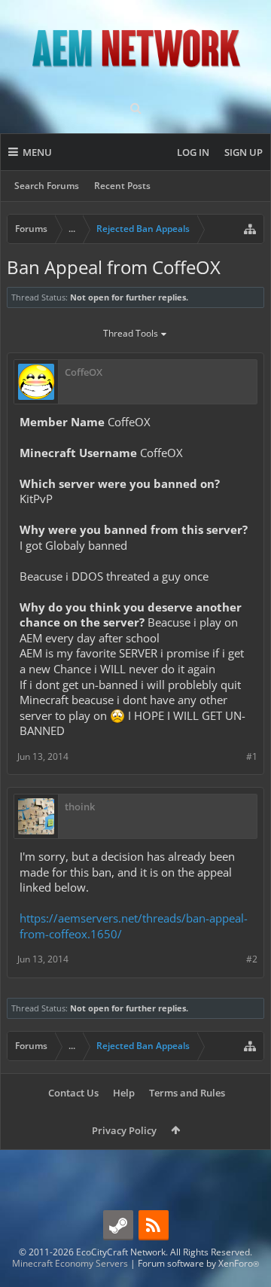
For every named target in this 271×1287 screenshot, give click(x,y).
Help (124, 1092)
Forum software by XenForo (198, 1263)
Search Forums (46, 185)
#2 (251, 959)
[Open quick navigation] (249, 229)
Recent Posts (122, 185)
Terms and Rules (187, 1092)
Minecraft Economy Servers (70, 1263)
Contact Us (73, 1092)
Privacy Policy (124, 1130)
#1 (251, 756)
